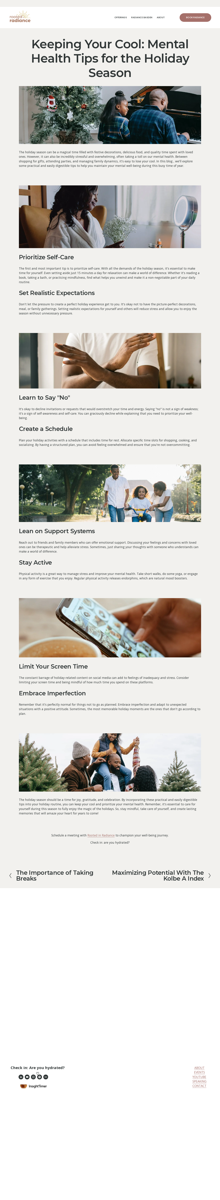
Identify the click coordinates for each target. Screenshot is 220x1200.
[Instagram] (33, 1077)
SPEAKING (199, 1081)
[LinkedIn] (21, 1077)
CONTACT (199, 1086)
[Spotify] (39, 1077)
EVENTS (199, 1072)
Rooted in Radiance (101, 835)
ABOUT (199, 1068)
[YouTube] (27, 1077)
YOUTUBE (199, 1077)
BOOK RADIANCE (195, 17)
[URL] (45, 1077)
